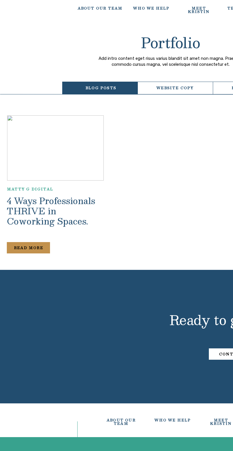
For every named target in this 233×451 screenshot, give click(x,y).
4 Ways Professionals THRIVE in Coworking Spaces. (51, 210)
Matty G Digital (30, 189)
